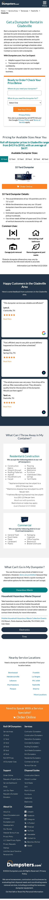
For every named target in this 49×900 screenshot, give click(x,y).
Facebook (30, 815)
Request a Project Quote (12, 779)
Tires (24, 636)
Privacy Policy (24, 115)
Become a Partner (33, 842)
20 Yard (6, 747)
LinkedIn (30, 812)
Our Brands (7, 829)
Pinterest (30, 827)
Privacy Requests (9, 844)
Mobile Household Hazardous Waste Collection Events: (24, 618)
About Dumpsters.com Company (11, 816)
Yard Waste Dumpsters (32, 750)
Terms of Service (30, 765)
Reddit (29, 846)
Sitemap (6, 848)
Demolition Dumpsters (32, 739)
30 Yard (6, 750)
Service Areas (8, 732)
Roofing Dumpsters (31, 747)
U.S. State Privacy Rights (12, 840)
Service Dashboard (10, 783)
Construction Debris (31, 775)
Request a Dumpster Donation (10, 795)
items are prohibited (28, 575)
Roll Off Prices (8, 758)
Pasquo (13, 689)
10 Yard (6, 735)
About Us (6, 812)
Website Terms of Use (11, 833)
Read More (7, 319)
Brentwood (13, 672)
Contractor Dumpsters (32, 732)
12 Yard (6, 739)
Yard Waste (28, 783)
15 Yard (6, 743)
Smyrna (36, 689)
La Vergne (36, 676)
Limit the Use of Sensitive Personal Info (12, 852)
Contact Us (31, 838)
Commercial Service (31, 762)
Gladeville (4, 13)
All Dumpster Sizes (10, 762)
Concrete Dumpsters (32, 743)
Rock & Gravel (29, 790)
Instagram (31, 819)
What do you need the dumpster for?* (23, 98)
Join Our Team (8, 790)
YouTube (30, 831)
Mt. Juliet (36, 680)
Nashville (34, 11)
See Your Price (24, 109)
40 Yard (6, 754)
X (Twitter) (31, 823)
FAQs (5, 787)
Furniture (28, 794)
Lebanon (13, 680)
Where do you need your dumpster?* (22, 89)
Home (3, 11)
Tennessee (24, 11)
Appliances (28, 798)
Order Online (26, 186)
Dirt (25, 787)
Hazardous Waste (24, 590)
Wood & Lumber (30, 779)
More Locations (40, 694)
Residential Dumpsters (32, 758)
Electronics (24, 629)
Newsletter (31, 834)
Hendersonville (13, 676)
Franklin (36, 672)
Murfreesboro (13, 685)
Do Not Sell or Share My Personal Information (24, 891)
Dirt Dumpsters (30, 754)
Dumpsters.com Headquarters (9, 823)
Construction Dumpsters (33, 735)
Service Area (13, 11)
